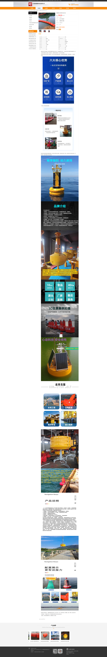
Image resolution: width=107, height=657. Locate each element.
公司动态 (60, 8)
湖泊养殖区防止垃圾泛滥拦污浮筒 (33, 33)
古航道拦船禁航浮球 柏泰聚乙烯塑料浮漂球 (54, 641)
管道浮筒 (30, 17)
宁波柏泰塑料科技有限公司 (45, 649)
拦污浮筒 (30, 15)
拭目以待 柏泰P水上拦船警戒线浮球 (33, 641)
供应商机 (39, 8)
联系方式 (74, 8)
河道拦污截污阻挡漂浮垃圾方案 (33, 22)
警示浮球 (30, 26)
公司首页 (32, 8)
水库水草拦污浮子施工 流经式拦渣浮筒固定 (33, 43)
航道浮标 (30, 19)
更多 (36, 31)
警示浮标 (37, 10)
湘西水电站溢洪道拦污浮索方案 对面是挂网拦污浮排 (33, 38)
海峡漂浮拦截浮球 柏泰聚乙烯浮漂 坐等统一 (44, 641)
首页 (32, 10)
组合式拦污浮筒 (31, 24)
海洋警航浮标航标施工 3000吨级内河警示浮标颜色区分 (33, 36)
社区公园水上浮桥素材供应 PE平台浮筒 (33, 48)
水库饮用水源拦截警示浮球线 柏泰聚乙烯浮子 (65, 641)
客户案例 (67, 8)
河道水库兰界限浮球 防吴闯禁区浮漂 (73, 641)
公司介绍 (53, 8)
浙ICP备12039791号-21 (39, 649)
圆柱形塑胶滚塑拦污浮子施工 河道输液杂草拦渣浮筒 (33, 45)
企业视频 (46, 8)
